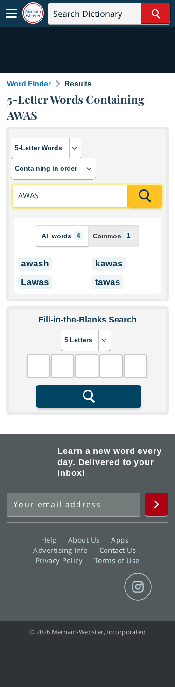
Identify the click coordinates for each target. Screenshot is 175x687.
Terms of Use (117, 560)
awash (35, 263)
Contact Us (119, 550)
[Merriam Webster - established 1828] (33, 13)
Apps (121, 539)
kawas (109, 263)
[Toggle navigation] (11, 14)
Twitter (70, 587)
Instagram (138, 587)
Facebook (37, 587)
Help (50, 539)
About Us (85, 539)
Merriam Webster (30, 462)
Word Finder (29, 84)
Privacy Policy (60, 560)
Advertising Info (61, 550)
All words (61, 236)
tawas (107, 282)
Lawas (35, 282)
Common (111, 236)
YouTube (104, 587)
